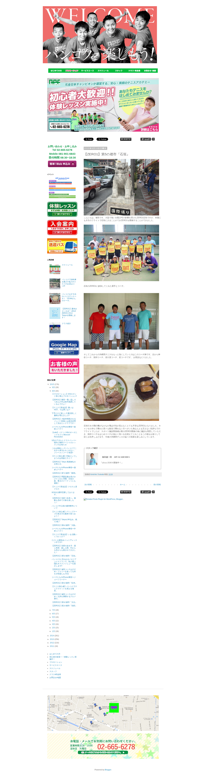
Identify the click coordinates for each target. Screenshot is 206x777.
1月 (53, 631)
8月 (53, 391)
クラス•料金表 (55, 674)
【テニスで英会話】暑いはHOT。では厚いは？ (62, 409)
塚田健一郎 (107, 457)
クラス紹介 (66, 323)
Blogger (108, 770)
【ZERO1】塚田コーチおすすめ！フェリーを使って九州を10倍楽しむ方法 (64, 571)
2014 (52, 636)
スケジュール (67, 265)
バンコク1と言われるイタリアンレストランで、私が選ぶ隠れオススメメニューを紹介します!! (64, 562)
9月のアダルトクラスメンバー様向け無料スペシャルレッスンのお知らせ (64, 442)
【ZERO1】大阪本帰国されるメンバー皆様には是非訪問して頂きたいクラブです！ (64, 421)
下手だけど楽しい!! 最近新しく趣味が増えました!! (64, 414)
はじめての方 (54, 654)
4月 (53, 621)
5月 (53, 617)
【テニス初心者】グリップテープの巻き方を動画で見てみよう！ (64, 514)
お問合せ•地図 (55, 678)
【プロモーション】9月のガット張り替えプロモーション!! (64, 395)
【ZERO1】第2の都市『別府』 (64, 606)
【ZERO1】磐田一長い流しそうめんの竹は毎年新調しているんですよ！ (64, 402)
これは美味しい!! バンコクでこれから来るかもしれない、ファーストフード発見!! (64, 450)
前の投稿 (157, 484)
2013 (52, 639)
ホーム (122, 484)
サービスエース (55, 665)
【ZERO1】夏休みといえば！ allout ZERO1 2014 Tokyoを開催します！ (69, 313)
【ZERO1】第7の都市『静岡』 (64, 473)
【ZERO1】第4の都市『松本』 (64, 583)
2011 (52, 646)
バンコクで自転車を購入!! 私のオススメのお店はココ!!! (69, 282)
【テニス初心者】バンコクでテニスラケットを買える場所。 (64, 588)
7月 (53, 610)
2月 (53, 628)
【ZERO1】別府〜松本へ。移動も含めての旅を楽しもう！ (64, 500)
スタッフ (53, 671)
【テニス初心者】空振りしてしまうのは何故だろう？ (64, 457)
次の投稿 (88, 484)
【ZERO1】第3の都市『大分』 (64, 602)
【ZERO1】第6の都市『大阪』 (64, 525)
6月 (53, 614)
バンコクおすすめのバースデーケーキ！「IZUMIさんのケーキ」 (69, 297)
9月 (53, 387)
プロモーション (55, 662)
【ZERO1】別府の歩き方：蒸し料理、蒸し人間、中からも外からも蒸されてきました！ (64, 549)
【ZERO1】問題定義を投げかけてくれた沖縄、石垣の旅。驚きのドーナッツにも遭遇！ (64, 480)
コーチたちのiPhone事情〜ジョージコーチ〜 (64, 578)
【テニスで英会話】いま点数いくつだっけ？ (64, 535)
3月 (53, 624)
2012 (52, 643)
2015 (52, 384)
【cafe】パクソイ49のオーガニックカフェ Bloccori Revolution (64, 434)
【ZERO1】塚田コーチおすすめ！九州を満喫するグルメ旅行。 (64, 596)
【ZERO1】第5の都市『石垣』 (64, 556)
